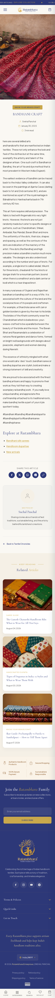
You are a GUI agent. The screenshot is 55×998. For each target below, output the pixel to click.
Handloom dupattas (17, 446)
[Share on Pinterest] (35, 475)
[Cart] (50, 10)
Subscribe (27, 820)
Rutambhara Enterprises (22, 964)
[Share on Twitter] (19, 475)
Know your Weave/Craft (27, 107)
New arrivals (13, 451)
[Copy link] (43, 475)
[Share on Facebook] (12, 475)
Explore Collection (19, 2)
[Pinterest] (39, 885)
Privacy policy (18, 973)
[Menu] (5, 10)
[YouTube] (31, 885)
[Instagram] (23, 885)
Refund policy (34, 973)
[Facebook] (16, 885)
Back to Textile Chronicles (18, 544)
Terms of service (36, 978)
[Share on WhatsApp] (27, 475)
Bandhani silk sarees (17, 440)
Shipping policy (18, 978)
